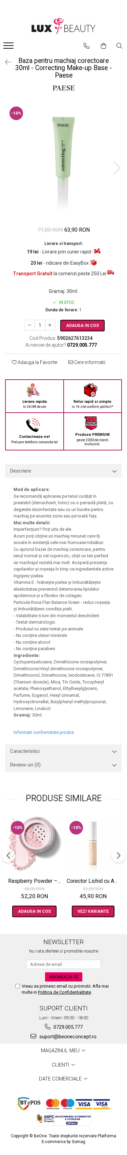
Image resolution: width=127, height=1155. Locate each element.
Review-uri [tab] (25, 765)
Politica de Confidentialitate (64, 992)
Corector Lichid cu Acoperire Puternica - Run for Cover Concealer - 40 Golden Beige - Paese (94, 881)
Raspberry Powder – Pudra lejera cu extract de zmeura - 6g (35, 881)
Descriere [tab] (20, 471)
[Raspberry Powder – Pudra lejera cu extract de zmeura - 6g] (34, 844)
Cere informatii (89, 362)
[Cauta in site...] (119, 46)
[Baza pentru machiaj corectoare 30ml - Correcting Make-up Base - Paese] (63, 160)
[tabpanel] (63, 160)
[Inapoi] (5, 62)
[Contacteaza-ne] (86, 46)
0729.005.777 (67, 1027)
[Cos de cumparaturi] (103, 46)
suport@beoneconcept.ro (67, 1037)
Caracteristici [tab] (25, 751)
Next (116, 168)
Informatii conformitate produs (44, 732)
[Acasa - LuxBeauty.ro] (64, 26)
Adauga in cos (82, 325)
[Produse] (9, 48)
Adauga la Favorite (37, 362)
